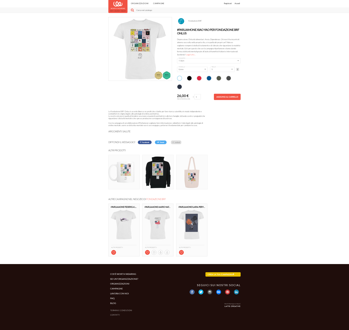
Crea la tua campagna (220, 274)
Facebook (145, 142)
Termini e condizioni (121, 310)
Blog (113, 303)
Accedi (237, 3)
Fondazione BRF (156, 199)
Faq (112, 298)
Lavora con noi (119, 293)
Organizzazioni (140, 3)
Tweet (161, 142)
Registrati (228, 3)
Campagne (158, 3)
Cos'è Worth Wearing (123, 274)
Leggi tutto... (191, 54)
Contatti (115, 315)
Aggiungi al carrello (227, 97)
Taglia (214, 67)
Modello (182, 67)
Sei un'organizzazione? (124, 279)
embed (177, 142)
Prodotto (182, 58)
